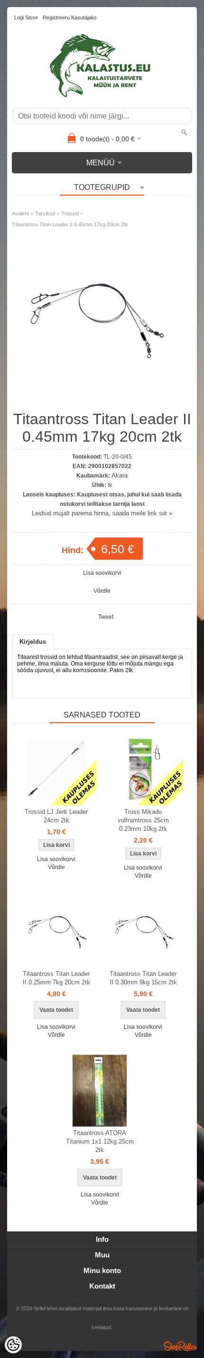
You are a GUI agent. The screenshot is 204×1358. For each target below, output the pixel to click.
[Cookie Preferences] (13, 1344)
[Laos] (56, 769)
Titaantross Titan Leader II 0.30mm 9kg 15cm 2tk (143, 978)
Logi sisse (26, 17)
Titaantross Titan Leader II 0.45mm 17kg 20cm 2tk (70, 224)
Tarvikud (45, 213)
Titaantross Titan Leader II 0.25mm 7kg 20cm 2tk (56, 978)
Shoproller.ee (180, 1346)
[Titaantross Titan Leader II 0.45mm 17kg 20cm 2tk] (95, 400)
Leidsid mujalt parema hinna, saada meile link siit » (102, 513)
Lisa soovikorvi (102, 573)
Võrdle (102, 591)
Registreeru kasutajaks (70, 17)
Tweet (105, 617)
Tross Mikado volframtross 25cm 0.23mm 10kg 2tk (143, 820)
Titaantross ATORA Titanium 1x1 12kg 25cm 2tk (100, 1141)
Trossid (70, 213)
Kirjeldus (32, 641)
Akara (119, 475)
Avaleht (20, 213)
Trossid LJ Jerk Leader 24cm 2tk (56, 816)
